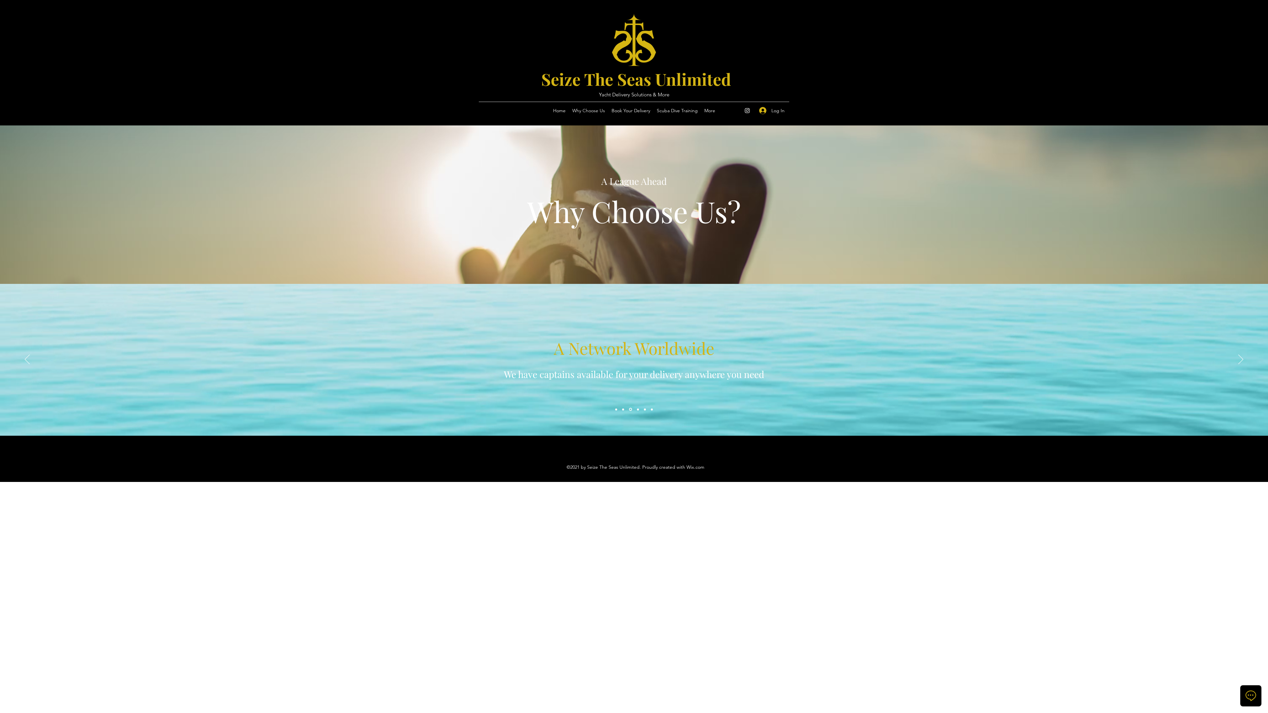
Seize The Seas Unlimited (636, 79)
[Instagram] (747, 110)
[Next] (1240, 360)
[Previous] (27, 360)
